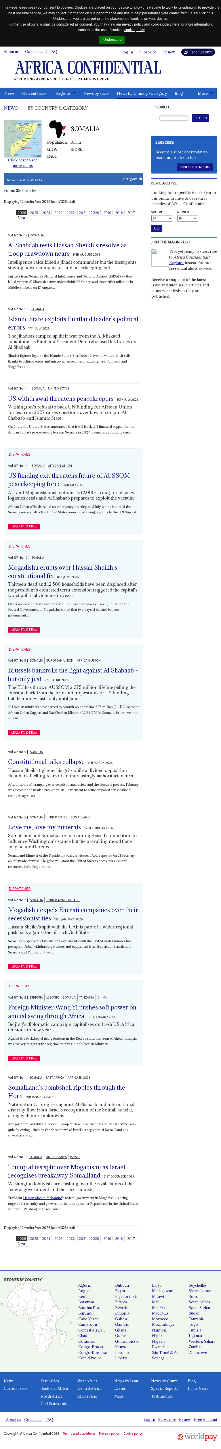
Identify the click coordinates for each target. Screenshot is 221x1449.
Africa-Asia (87, 1396)
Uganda (195, 1335)
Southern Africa (54, 1388)
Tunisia (195, 1330)
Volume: (157, 212)
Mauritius (160, 1313)
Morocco (160, 1319)
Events (120, 1388)
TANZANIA (86, 997)
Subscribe (148, 52)
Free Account (200, 52)
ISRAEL (75, 1157)
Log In (127, 52)
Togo (193, 1324)
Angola (84, 1290)
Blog (179, 93)
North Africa (51, 1396)
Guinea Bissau (127, 1341)
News (9, 93)
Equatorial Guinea (130, 1296)
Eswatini (122, 1307)
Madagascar (162, 1290)
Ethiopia (122, 1313)
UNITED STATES (58, 388)
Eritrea (121, 1302)
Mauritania (161, 1307)
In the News (198, 1388)
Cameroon (87, 1324)
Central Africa (89, 1388)
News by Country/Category (142, 93)
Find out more (195, 167)
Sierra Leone (200, 1290)
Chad (82, 1335)
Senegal (158, 1358)
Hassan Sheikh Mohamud (42, 1198)
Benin (83, 1296)
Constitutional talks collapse (46, 762)
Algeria (84, 1285)
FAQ (53, 51)
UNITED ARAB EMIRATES (63, 900)
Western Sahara (202, 1341)
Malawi (158, 1296)
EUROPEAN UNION (59, 660)
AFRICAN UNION (60, 466)
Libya (156, 1285)
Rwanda (158, 1346)
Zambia (195, 1346)
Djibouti (122, 1285)
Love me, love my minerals (44, 827)
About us (11, 51)
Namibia (159, 1330)
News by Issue (96, 93)
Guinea (121, 1335)
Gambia (122, 1324)
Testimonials (162, 1396)
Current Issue (34, 93)
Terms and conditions (79, 1433)
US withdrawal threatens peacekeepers (61, 398)
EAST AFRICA (55, 1077)
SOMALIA (37, 235)
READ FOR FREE (23, 526)
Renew (169, 52)
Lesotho (122, 1352)
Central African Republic (94, 1330)
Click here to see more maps (22, 162)
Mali (155, 1302)
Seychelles (198, 1285)
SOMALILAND (80, 817)
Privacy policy (109, 1433)
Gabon (121, 1319)
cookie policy (161, 24)
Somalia (195, 1296)
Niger (157, 1335)
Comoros (86, 1341)
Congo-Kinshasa (92, 1352)
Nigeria (158, 1341)
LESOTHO (52, 997)
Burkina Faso (89, 1307)
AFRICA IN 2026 (79, 1077)
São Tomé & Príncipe (168, 1352)
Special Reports (164, 1388)
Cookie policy (133, 1433)
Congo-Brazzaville (94, 1346)
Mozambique (163, 1324)
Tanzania (196, 1319)
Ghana (120, 1330)
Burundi (85, 1313)
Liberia (121, 1358)
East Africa (50, 1381)
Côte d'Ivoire (89, 1358)
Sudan (194, 1313)
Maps (119, 1396)
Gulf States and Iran (57, 1403)
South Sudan (199, 1307)
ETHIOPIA (36, 997)
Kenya (120, 1346)
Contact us (34, 51)
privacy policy (132, 24)
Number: (183, 212)
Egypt (120, 1290)
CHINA (102, 997)
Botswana (86, 1302)
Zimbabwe (198, 1352)
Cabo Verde (88, 1319)
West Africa (87, 1381)
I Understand (112, 40)
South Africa (199, 1302)
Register (176, 262)
